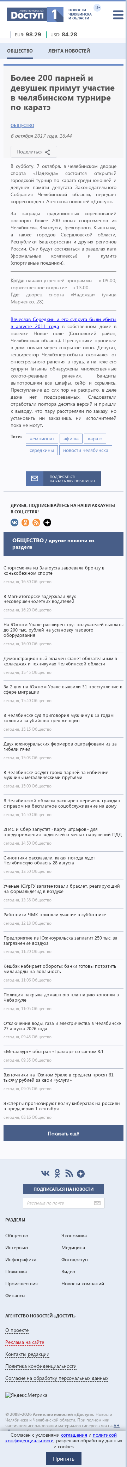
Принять (63, 1458)
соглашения (74, 1434)
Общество (22, 125)
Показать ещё (63, 1133)
